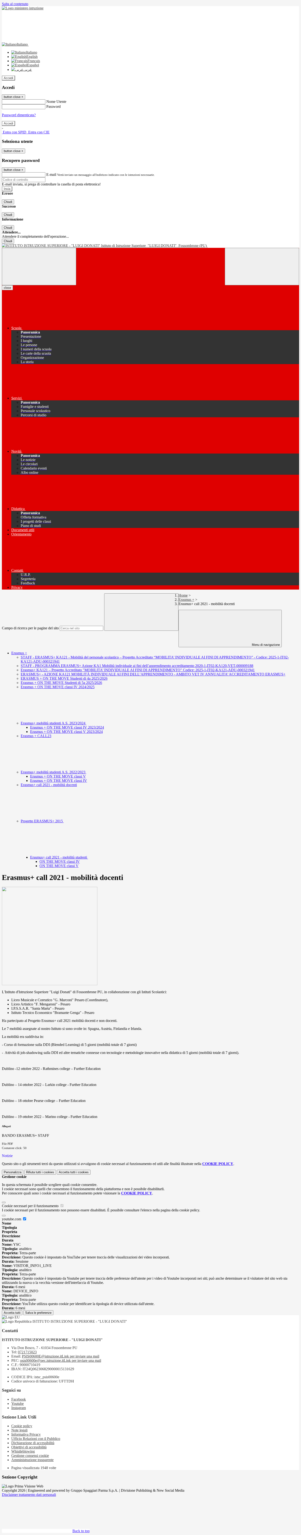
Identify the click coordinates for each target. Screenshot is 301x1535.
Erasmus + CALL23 (36, 736)
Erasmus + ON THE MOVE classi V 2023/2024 (66, 732)
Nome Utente (56, 102)
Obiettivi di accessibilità (29, 1447)
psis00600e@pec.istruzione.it (60, 1360)
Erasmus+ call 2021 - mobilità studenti (59, 857)
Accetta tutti (74, 1172)
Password (53, 106)
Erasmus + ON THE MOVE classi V (58, 776)
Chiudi (8, 202)
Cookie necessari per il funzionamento (30, 1206)
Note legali (19, 1430)
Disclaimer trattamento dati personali (29, 1495)
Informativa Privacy (26, 1434)
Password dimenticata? (19, 115)
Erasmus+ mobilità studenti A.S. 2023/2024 (53, 723)
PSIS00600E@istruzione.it (60, 1356)
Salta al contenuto (15, 4)
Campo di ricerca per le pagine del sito (30, 628)
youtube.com (12, 1219)
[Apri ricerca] (262, 266)
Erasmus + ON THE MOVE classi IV (58, 781)
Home (183, 595)
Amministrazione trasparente (32, 1460)
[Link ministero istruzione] (23, 8)
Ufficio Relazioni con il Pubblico (35, 1439)
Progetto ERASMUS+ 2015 (42, 821)
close (7, 287)
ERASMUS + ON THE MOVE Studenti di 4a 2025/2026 (64, 678)
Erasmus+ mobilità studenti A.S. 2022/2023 (53, 772)
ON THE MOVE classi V (59, 866)
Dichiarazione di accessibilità (32, 1443)
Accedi (8, 78)
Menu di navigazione (265, 645)
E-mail (51, 175)
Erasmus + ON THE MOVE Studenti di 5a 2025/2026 (61, 683)
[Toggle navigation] (39, 266)
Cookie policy (21, 1426)
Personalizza (12, 1172)
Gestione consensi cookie (30, 1456)
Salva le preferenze (38, 1312)
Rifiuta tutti (40, 1172)
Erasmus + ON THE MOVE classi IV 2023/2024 (67, 727)
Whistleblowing (23, 1451)
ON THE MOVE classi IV (60, 862)
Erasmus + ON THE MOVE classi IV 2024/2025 (58, 687)
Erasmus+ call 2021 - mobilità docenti (49, 785)
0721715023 (27, 1352)
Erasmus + (186, 600)
